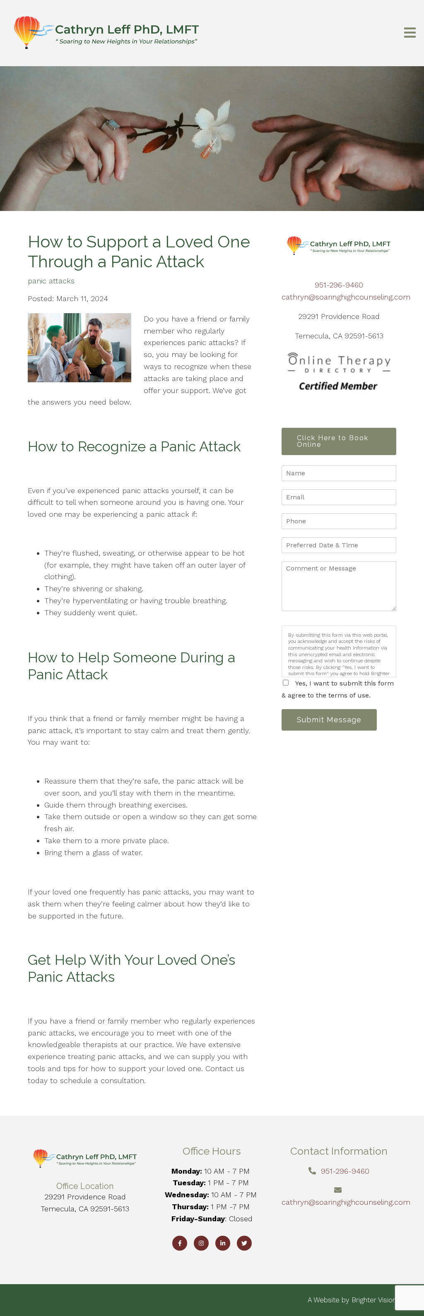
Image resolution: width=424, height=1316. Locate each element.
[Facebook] (179, 1243)
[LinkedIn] (222, 1243)
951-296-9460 (339, 284)
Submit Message (329, 719)
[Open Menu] (410, 33)
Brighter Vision (374, 1300)
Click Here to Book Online (333, 441)
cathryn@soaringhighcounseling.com (346, 296)
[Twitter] (244, 1243)
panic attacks (51, 281)
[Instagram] (201, 1243)
